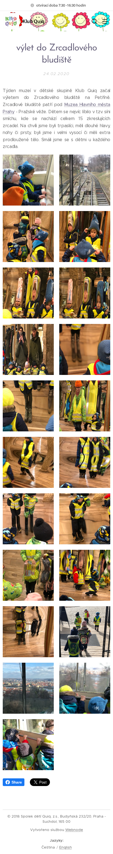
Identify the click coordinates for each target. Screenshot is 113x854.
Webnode (74, 829)
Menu (104, 21)
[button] (93, 21)
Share (17, 782)
